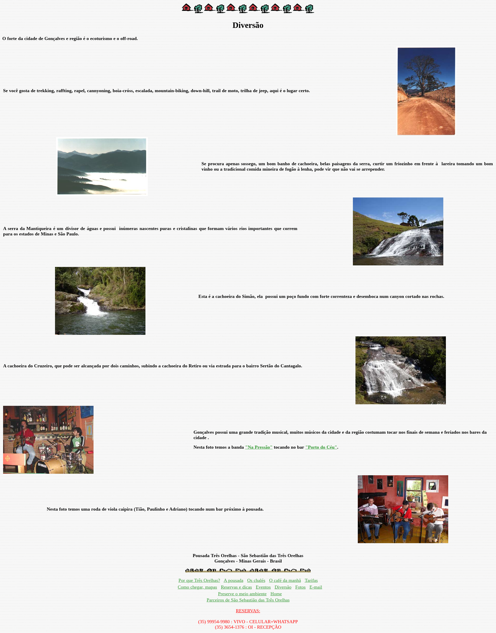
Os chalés (256, 580)
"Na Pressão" (259, 447)
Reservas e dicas (236, 587)
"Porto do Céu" (321, 447)
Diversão (283, 587)
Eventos (263, 587)
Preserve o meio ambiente (242, 593)
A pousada (233, 580)
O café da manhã (285, 580)
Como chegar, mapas (197, 587)
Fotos (300, 587)
